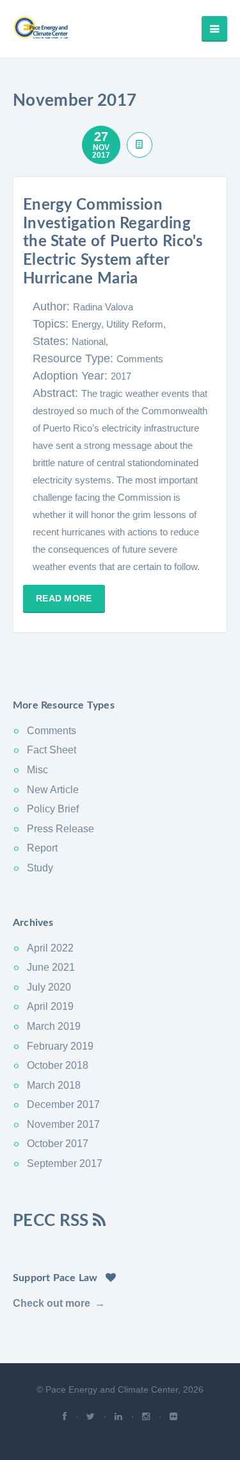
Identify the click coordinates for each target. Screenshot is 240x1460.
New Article (53, 789)
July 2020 (49, 987)
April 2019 (50, 1006)
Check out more (51, 1303)
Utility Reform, (136, 324)
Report (42, 848)
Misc (37, 769)
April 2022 (50, 948)
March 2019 (54, 1026)
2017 (121, 376)
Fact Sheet (51, 749)
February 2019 (60, 1046)
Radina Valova (103, 306)
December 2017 (63, 1104)
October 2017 (57, 1143)
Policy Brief (53, 808)
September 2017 (64, 1163)
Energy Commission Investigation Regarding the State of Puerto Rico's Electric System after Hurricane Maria (113, 242)
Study (40, 867)
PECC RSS (53, 1220)
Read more (64, 598)
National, (90, 341)
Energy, (89, 324)
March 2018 (54, 1085)
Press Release (60, 828)
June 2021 (51, 967)
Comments (139, 358)
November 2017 (63, 1124)
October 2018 (57, 1065)
